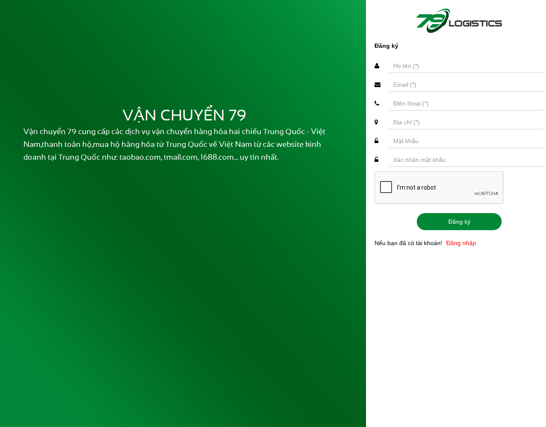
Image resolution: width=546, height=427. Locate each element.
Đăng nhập (461, 243)
